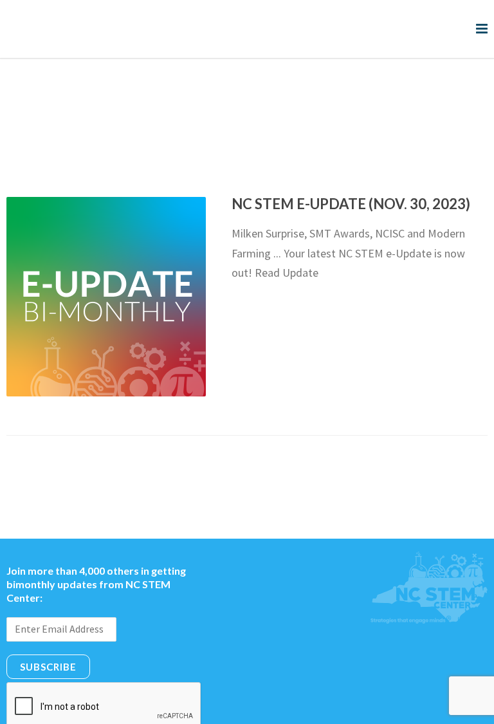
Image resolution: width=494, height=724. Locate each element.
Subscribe (48, 614)
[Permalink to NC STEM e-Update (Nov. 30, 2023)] (106, 244)
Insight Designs (359, 709)
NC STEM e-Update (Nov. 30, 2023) (351, 151)
